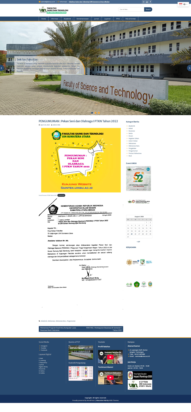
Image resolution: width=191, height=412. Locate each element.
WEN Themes (114, 409)
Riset (130, 165)
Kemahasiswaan (83, 19)
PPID (118, 19)
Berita (131, 142)
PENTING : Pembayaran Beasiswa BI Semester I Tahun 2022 (104, 338)
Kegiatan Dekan (134, 147)
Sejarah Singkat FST (29, 63)
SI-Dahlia (42, 382)
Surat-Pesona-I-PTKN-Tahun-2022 (48, 204)
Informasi (54, 19)
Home (43, 19)
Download (61, 204)
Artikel (131, 137)
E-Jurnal (41, 374)
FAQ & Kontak (130, 19)
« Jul (138, 251)
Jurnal (96, 19)
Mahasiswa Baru (61, 330)
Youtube (43, 357)
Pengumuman (71, 330)
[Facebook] (150, 1)
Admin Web (56, 134)
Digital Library (43, 376)
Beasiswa (132, 140)
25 (132, 243)
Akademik (67, 19)
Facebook (44, 359)
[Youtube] (147, 1)
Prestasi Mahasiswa (135, 162)
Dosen (131, 145)
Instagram (44, 355)
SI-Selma (41, 380)
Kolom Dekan (133, 150)
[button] (129, 271)
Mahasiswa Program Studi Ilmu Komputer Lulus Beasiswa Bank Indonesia (58, 338)
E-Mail (41, 367)
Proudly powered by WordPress (83, 409)
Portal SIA (42, 378)
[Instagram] (143, 1)
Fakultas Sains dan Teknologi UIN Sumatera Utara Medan (89, 2)
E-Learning (42, 369)
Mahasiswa (51, 330)
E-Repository (43, 372)
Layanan (107, 19)
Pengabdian (132, 157)
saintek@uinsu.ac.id (48, 2)
